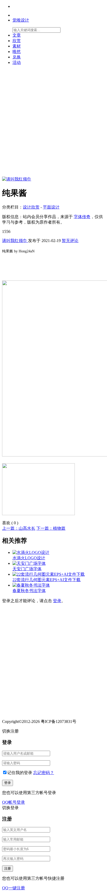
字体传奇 (82, 216)
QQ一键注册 (13, 888)
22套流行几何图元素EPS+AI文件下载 (46, 580)
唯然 (16, 51)
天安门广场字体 (27, 569)
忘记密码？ (43, 772)
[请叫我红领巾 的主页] (16, 179)
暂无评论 (70, 240)
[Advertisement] (53, 123)
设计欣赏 (31, 207)
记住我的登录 (19, 772)
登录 (57, 601)
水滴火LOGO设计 (28, 558)
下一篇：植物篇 (50, 528)
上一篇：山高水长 (18, 528)
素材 (16, 46)
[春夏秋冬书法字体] (31, 585)
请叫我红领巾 (15, 240)
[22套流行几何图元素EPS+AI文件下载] (48, 574)
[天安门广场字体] (29, 563)
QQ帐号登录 (13, 802)
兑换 (16, 57)
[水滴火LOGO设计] (30, 552)
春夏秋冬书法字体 (29, 590)
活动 (16, 62)
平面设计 (51, 207)
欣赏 (16, 40)
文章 (16, 35)
